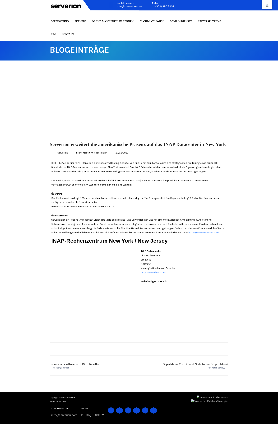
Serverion (62, 152)
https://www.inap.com (153, 272)
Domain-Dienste (181, 21)
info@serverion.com (129, 6)
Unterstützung (209, 21)
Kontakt (68, 34)
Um (53, 34)
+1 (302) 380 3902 (163, 6)
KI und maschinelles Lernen (113, 21)
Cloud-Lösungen (152, 21)
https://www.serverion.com (203, 232)
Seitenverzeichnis (58, 401)
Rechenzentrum (84, 152)
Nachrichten (100, 152)
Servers (80, 21)
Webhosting (60, 21)
